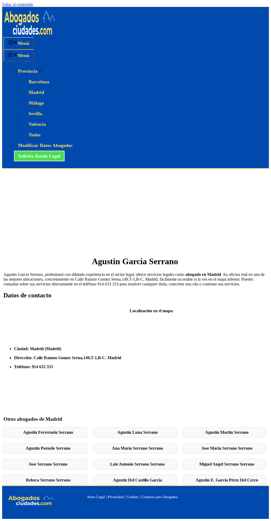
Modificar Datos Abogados (45, 145)
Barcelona (39, 81)
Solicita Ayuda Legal (39, 156)
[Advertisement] (135, 208)
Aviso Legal (96, 497)
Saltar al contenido (17, 4)
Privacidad (116, 497)
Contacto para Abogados (159, 497)
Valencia (37, 124)
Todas (34, 134)
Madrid (36, 92)
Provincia (28, 71)
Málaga (36, 103)
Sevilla (35, 113)
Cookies (132, 497)
